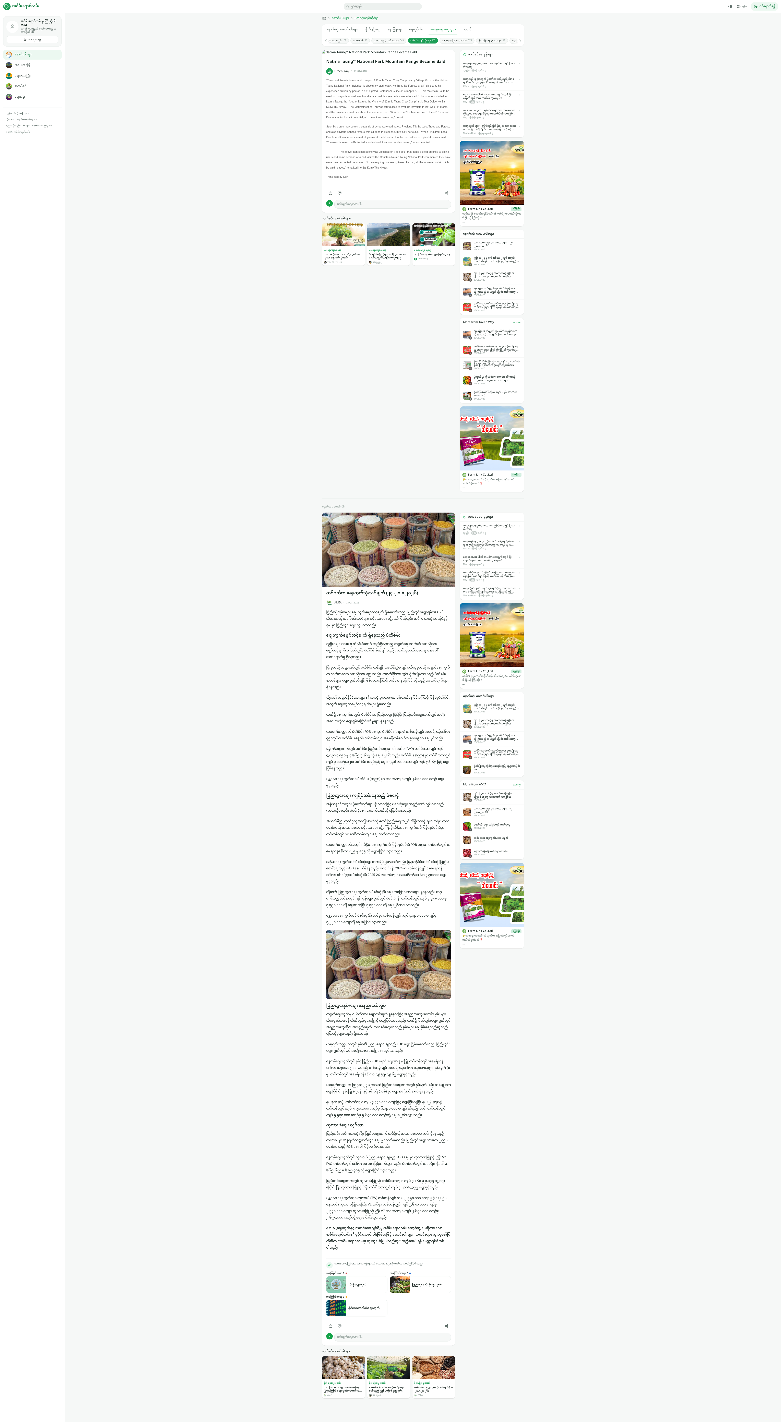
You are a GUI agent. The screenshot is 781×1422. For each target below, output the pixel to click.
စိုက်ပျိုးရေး (372, 29)
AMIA (338, 603)
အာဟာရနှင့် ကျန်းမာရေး (389, 40)
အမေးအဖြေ (22, 65)
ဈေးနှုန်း (20, 97)
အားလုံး (517, 322)
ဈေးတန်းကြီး (23, 76)
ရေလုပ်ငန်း (416, 29)
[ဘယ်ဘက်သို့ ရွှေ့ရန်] (328, 40)
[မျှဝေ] (446, 193)
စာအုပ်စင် (20, 86)
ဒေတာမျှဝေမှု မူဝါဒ (42, 125)
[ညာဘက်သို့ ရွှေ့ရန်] (518, 40)
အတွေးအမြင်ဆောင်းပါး (457, 40)
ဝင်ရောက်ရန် (34, 39)
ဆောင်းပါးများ (23, 54)
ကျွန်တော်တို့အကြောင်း (17, 113)
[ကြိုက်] (330, 193)
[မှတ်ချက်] (339, 193)
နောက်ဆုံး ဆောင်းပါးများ (342, 29)
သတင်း (467, 29)
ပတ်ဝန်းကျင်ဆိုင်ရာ (366, 18)
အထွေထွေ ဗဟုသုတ (443, 29)
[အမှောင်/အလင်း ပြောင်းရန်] (730, 6)
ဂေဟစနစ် (360, 40)
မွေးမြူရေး (395, 29)
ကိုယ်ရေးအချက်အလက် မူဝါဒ (21, 119)
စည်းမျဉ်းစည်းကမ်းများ (18, 125)
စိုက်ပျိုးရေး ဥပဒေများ (492, 40)
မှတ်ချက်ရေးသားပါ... (350, 204)
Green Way (341, 71)
